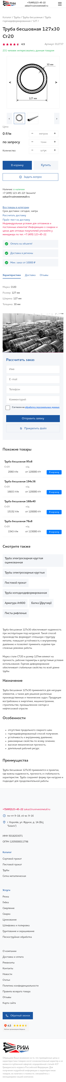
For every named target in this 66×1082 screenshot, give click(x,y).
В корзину (17, 165)
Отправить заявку (33, 418)
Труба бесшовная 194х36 (20, 481)
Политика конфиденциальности (21, 986)
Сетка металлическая (14, 876)
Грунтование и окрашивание (18, 931)
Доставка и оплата (13, 957)
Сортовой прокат (12, 859)
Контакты (8, 968)
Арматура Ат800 (15, 603)
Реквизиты (8, 963)
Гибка (6, 902)
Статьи (6, 980)
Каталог (7, 17)
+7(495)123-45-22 (36, 3)
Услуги (6, 890)
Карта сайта (9, 1003)
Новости (7, 974)
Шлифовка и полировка (16, 925)
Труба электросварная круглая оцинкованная (24, 560)
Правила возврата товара (16, 991)
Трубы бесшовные (33, 17)
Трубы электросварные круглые (25, 572)
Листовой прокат (15, 583)
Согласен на (35, 407)
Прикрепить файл (35, 428)
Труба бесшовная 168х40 (20, 501)
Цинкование (10, 920)
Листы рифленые (16, 613)
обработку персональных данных (42, 407)
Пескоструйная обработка (17, 937)
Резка (6, 896)
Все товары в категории (16, 207)
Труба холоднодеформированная (26, 593)
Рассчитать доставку (14, 215)
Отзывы (7, 997)
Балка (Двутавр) (41, 603)
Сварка (6, 914)
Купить (46, 165)
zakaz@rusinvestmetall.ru (36, 6)
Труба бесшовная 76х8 (18, 521)
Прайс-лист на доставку (16, 220)
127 (35, 21)
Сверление (8, 908)
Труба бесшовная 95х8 (18, 461)
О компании (9, 951)
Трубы (17, 17)
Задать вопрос (33, 177)
